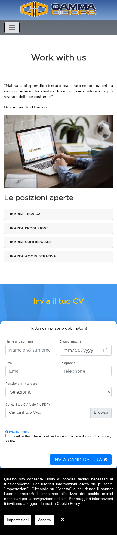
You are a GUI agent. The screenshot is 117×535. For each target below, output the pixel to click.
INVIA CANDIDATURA (78, 459)
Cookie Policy (68, 503)
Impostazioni (18, 520)
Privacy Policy (18, 431)
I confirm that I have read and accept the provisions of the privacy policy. (58, 438)
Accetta (44, 520)
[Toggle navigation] (12, 27)
